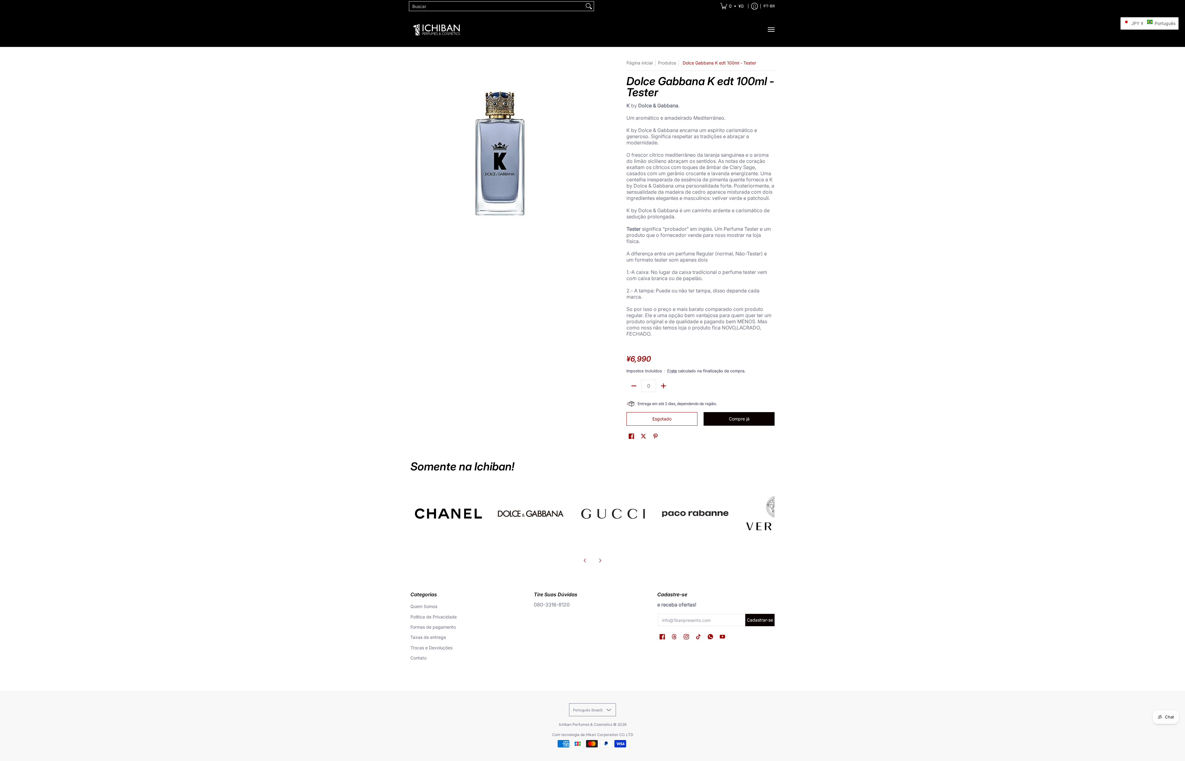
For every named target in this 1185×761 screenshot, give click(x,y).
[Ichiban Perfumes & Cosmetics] (436, 29)
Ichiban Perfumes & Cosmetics (585, 724)
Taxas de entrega (428, 637)
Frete (672, 371)
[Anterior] (585, 560)
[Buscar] (589, 6)
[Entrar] (754, 6)
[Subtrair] (633, 386)
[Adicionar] (663, 386)
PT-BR (769, 6)
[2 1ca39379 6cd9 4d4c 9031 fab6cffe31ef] (531, 514)
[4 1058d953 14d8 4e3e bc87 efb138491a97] (695, 514)
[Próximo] (600, 560)
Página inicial (639, 62)
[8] (613, 514)
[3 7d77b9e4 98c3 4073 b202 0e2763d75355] (448, 514)
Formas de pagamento (433, 627)
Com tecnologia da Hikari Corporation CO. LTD (592, 734)
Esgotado (662, 418)
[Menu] (771, 29)
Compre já (739, 418)
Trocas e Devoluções (431, 647)
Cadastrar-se (760, 619)
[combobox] (496, 6)
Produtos (667, 62)
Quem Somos (423, 606)
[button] (631, 436)
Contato (418, 657)
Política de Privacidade (433, 616)
